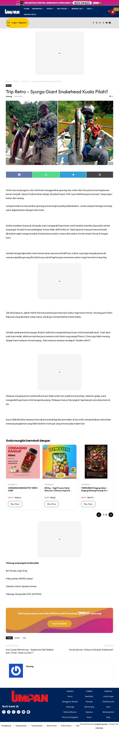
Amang (9, 96)
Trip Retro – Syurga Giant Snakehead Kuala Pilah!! (57, 91)
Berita (16, 81)
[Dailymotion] (110, 23)
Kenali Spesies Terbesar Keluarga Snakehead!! (91, 649)
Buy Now (15, 504)
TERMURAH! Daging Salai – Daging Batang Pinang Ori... (95, 489)
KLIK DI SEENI (59, 624)
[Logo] (12, 11)
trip (24, 638)
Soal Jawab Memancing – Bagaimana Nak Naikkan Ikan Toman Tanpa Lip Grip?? (30, 651)
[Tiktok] (103, 23)
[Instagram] (96, 23)
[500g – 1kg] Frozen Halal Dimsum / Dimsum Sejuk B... (58, 489)
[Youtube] (106, 23)
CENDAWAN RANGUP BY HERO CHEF (23, 489)
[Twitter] (100, 23)
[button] (109, 12)
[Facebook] (93, 23)
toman (17, 638)
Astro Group (99, 728)
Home (8, 81)
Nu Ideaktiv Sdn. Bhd (101, 724)
